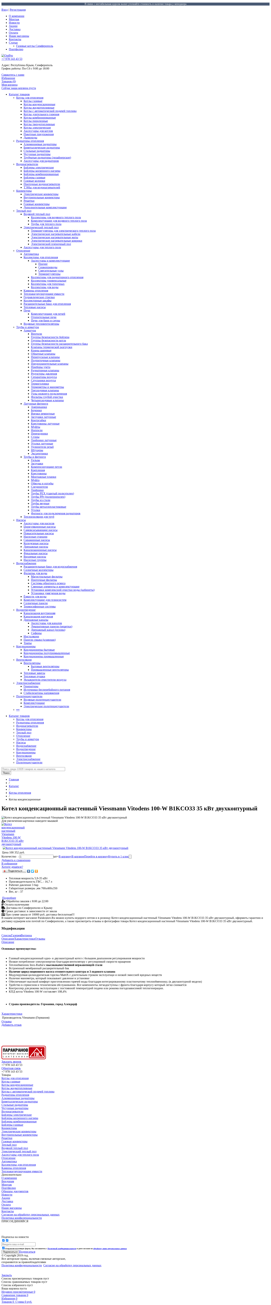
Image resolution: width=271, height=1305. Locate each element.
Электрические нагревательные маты (54, 237)
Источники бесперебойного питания (47, 689)
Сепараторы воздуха (44, 377)
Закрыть (6, 1275)
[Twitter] (32, 871)
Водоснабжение (26, 563)
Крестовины (39, 473)
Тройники (37, 490)
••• (18, 709)
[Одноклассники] (36, 871)
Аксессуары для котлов (38, 130)
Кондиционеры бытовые (39, 649)
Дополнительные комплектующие (45, 207)
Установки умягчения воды (48, 593)
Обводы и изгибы (42, 483)
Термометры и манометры (47, 387)
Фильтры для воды (35, 573)
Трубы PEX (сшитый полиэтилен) (52, 493)
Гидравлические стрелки (39, 297)
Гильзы (35, 460)
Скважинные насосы (37, 540)
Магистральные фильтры (46, 576)
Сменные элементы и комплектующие (55, 586)
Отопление (23, 250)
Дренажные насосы (36, 546)
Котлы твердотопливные (39, 124)
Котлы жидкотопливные (39, 107)
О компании (16, 16)
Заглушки (37, 463)
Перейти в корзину (96, 856)
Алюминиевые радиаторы (40, 144)
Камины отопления (36, 290)
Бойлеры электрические (39, 167)
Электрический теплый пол (41, 227)
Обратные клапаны (43, 353)
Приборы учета (40, 367)
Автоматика (31, 254)
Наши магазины (19, 36)
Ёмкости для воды (35, 596)
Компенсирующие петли (46, 466)
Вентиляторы (32, 663)
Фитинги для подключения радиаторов (55, 513)
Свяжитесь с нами (12, 74)
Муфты (35, 426)
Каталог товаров (19, 94)
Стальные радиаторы (37, 150)
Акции (13, 26)
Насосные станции (35, 536)
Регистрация (18, 9)
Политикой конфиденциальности (62, 1249)
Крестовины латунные (45, 423)
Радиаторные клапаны (45, 370)
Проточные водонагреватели (42, 184)
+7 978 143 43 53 (11, 58)
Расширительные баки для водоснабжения (50, 566)
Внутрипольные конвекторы (42, 197)
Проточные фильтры (44, 579)
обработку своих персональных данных (110, 1249)
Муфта (35, 480)
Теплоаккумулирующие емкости (44, 293)
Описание (7, 938)
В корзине (78, 856)
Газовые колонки (34, 180)
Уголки (35, 510)
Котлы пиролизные (36, 120)
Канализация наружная (38, 616)
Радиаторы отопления (30, 140)
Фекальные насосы (36, 553)
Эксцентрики (39, 453)
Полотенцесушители (29, 696)
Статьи (13, 42)
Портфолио (16, 49)
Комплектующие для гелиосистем (45, 599)
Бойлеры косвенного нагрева (42, 170)
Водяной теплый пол (37, 214)
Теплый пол (23, 210)
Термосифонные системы (40, 606)
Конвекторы (24, 190)
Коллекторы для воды (44, 287)
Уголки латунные (42, 443)
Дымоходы (30, 137)
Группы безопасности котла (48, 340)
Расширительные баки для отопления (47, 303)
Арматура (30, 330)
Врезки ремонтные (43, 413)
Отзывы (40, 938)
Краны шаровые (41, 350)
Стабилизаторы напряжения (41, 693)
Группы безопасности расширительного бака (59, 343)
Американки (39, 407)
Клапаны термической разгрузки (51, 347)
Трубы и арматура (27, 327)
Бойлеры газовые (34, 177)
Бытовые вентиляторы (45, 666)
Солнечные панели (36, 603)
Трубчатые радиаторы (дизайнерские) (47, 157)
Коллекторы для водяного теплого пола (56, 217)
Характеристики (24, 938)
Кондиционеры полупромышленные (47, 653)
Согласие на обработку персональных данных (72, 1265)
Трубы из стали (40, 500)
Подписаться (27, 1251)
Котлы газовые (33, 101)
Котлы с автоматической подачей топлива (50, 111)
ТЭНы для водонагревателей (42, 187)
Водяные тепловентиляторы (41, 323)
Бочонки (36, 410)
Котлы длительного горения (41, 114)
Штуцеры (37, 450)
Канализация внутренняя (39, 613)
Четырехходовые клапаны (47, 400)
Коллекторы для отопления (41, 257)
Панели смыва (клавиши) (40, 639)
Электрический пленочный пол (51, 244)
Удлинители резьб (42, 446)
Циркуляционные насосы (40, 526)
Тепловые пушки (34, 676)
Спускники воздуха (43, 380)
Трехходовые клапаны (45, 390)
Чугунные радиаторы (37, 154)
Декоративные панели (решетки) (51, 626)
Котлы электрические (37, 127)
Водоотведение (26, 609)
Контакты (15, 39)
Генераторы (31, 686)
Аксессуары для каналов (46, 623)
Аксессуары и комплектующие (50, 260)
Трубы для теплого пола (46, 224)
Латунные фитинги (36, 403)
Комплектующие (34, 703)
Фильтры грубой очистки (47, 397)
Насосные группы (35, 560)
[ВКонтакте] (29, 871)
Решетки (29, 200)
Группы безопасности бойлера (50, 337)
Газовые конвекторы (37, 204)
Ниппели (37, 430)
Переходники (39, 433)
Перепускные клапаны (45, 357)
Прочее (43, 264)
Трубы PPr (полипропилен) (48, 496)
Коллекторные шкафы (37, 300)
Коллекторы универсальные (48, 280)
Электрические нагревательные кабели (55, 234)
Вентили (36, 333)
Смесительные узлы (51, 270)
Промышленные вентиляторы (50, 669)
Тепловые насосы (35, 307)
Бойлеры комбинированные (41, 174)
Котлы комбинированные (40, 117)
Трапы (28, 643)
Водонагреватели (27, 164)
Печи (27, 310)
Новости (14, 22)
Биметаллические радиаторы (42, 147)
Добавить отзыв (11, 1024)
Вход (4, 9)
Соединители (39, 486)
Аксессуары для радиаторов (41, 160)
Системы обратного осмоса (48, 583)
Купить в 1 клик (118, 856)
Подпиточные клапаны (45, 360)
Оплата (13, 32)
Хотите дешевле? (12, 866)
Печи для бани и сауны (45, 320)
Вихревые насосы (35, 556)
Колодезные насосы (36, 543)
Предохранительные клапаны (49, 363)
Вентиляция (24, 659)
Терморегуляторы (49, 273)
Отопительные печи (43, 317)
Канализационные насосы (40, 550)
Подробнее (9, 897)
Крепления (38, 470)
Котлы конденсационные (39, 104)
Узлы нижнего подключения (49, 393)
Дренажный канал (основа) (48, 629)
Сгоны (35, 436)
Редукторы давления (44, 373)
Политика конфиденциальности (21, 1265)
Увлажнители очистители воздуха (45, 679)
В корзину (65, 856)
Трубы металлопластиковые (48, 506)
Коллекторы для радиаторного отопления (57, 277)
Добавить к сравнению (15, 860)
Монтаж (14, 19)
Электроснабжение (28, 683)
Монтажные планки (43, 476)
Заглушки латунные (43, 416)
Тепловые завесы (34, 673)
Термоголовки (40, 383)
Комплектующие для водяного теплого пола (59, 220)
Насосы (21, 520)
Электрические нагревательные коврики (56, 240)
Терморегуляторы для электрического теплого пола (63, 230)
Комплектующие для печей (48, 313)
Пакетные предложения (39, 134)
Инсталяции (31, 636)
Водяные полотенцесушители (42, 699)
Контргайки (38, 420)
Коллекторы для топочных (48, 283)
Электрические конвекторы (41, 194)
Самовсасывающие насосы (41, 530)
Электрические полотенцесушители (46, 706)
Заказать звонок (11, 1061)
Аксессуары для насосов (39, 523)
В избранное (9, 863)
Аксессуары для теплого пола (42, 247)
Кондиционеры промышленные (44, 656)
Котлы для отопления (29, 97)
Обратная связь (11, 1068)
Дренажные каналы (36, 619)
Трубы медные (40, 503)
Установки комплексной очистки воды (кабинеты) (63, 589)
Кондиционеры (26, 646)
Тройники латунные (44, 440)
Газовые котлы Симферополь (34, 45)
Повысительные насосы (39, 533)
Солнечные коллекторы (38, 569)
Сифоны (36, 633)
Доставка (14, 29)
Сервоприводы (47, 267)
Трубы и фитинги (35, 456)
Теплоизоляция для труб (39, 516)
